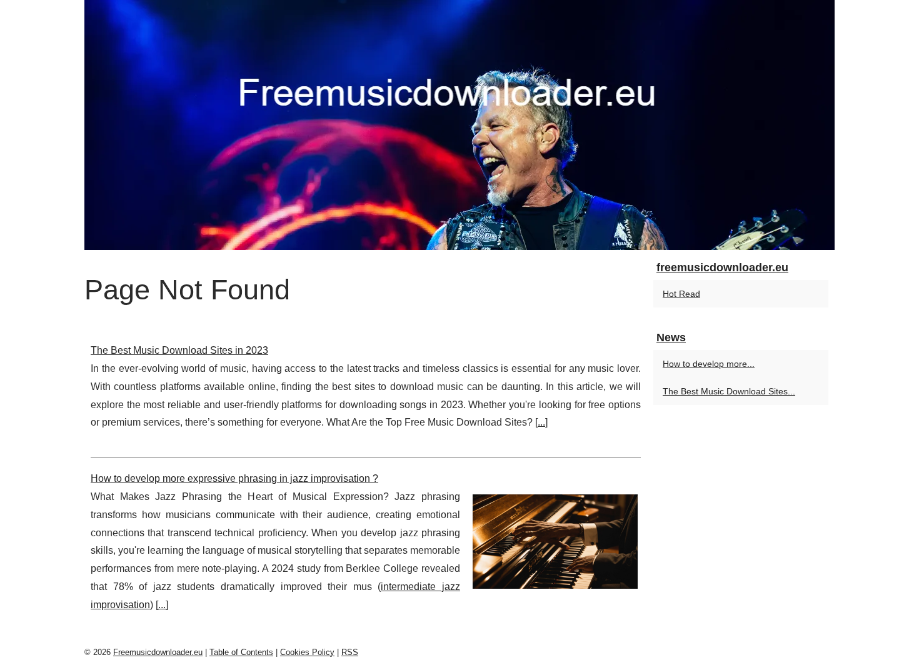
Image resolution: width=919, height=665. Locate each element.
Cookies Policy (307, 652)
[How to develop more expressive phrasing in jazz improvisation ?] (555, 540)
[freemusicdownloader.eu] (459, 125)
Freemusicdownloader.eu (158, 652)
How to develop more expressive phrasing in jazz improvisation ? (234, 478)
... (541, 422)
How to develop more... (709, 364)
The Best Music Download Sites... (729, 391)
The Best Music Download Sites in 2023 (179, 350)
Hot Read (681, 294)
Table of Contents (241, 652)
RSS (349, 652)
